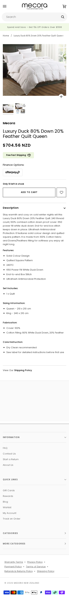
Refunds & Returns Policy (18, 571)
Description (11, 208)
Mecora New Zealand (26, 583)
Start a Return (11, 459)
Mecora (9, 123)
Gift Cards (9, 490)
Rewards (8, 496)
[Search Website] (62, 17)
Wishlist (7, 507)
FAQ (5, 448)
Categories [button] (10, 533)
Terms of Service (36, 566)
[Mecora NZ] (34, 6)
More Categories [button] (14, 543)
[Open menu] (8, 6)
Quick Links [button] (10, 479)
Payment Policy (13, 566)
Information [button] (11, 437)
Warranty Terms (13, 562)
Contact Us (9, 453)
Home (6, 35)
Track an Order (11, 518)
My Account (9, 513)
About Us (8, 465)
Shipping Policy (45, 571)
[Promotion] (34, 27)
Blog (5, 501)
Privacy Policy (35, 562)
